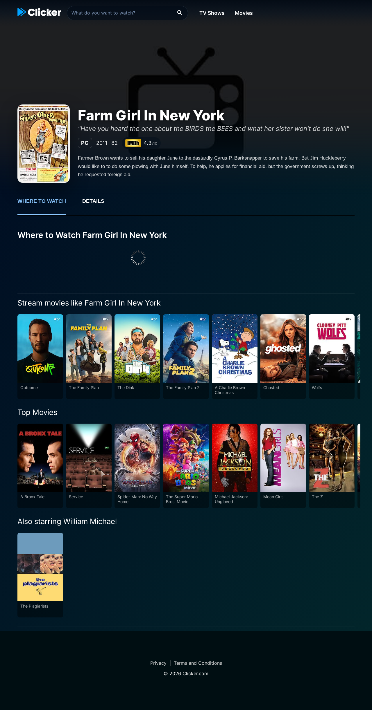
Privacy (158, 663)
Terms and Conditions (198, 663)
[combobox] (127, 13)
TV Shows (212, 13)
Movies (244, 13)
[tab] (45, 204)
